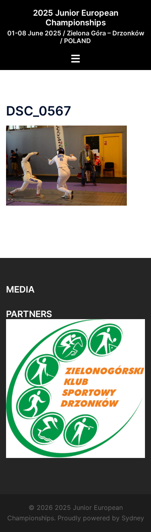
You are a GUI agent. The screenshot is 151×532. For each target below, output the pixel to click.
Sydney (133, 518)
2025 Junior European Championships (75, 17)
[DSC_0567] (66, 165)
